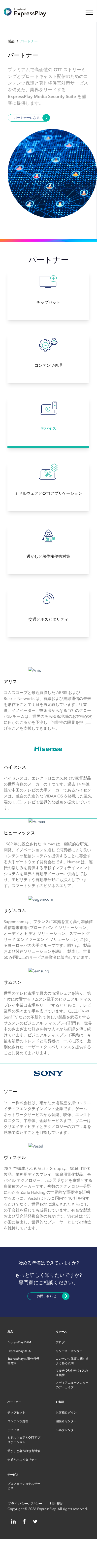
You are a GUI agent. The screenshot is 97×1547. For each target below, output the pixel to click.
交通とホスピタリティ (22, 1459)
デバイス (13, 1430)
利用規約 (57, 1504)
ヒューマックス (19, 833)
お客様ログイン (66, 1412)
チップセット (16, 1412)
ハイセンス (15, 767)
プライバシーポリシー (24, 1504)
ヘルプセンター (66, 1430)
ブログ (60, 1342)
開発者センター (66, 1421)
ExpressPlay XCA (19, 1351)
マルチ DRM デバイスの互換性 (72, 1373)
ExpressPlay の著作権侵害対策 (23, 1361)
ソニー (10, 1091)
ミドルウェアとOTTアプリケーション (23, 1440)
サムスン (13, 982)
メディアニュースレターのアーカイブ (72, 1385)
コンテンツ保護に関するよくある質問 (72, 1361)
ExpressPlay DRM (19, 1342)
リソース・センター (69, 1351)
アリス (10, 681)
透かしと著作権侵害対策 (23, 1451)
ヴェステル (15, 1157)
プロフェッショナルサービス (23, 1486)
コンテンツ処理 (17, 1421)
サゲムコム (15, 910)
